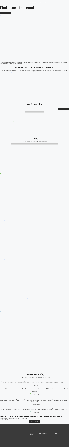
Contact (45, 2)
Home (27, 2)
